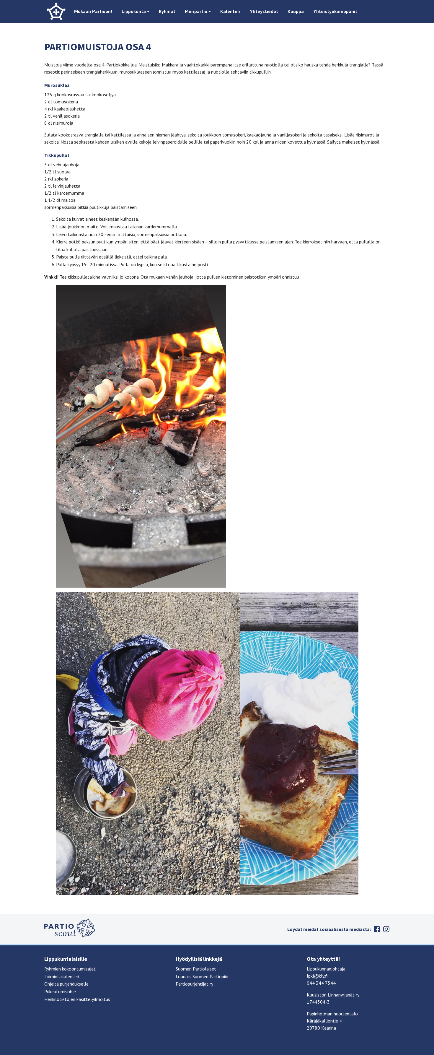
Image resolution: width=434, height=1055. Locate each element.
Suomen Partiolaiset (196, 969)
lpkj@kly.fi (317, 976)
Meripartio (196, 11)
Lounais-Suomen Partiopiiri (202, 976)
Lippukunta (134, 11)
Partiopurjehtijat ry (194, 984)
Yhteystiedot (264, 11)
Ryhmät (167, 11)
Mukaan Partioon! (93, 11)
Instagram (386, 929)
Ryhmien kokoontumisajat (70, 969)
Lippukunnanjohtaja (326, 969)
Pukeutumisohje (60, 991)
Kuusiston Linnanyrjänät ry (333, 995)
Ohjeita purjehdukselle (66, 984)
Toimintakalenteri (61, 976)
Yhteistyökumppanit (335, 11)
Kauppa (296, 11)
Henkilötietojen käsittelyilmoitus (77, 999)
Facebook (376, 929)
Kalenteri (230, 11)
